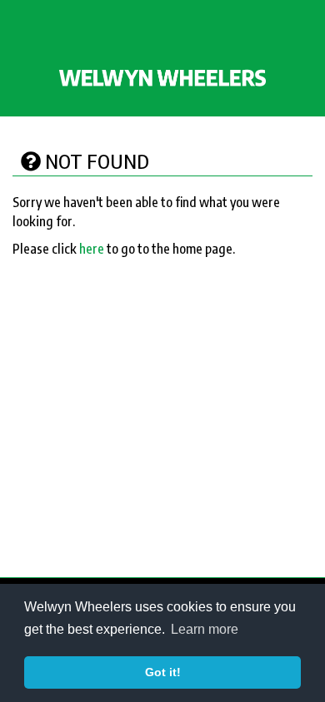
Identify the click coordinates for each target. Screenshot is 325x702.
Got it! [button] (163, 672)
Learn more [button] (204, 629)
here (91, 248)
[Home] (162, 77)
